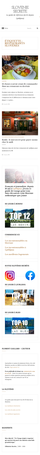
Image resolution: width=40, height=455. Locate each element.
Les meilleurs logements (17, 254)
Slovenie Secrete (20, 9)
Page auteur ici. (15, 367)
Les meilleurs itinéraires (13, 406)
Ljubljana (17, 189)
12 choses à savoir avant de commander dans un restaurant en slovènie (20, 85)
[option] (20, 67)
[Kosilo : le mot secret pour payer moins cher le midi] (20, 123)
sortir (4, 81)
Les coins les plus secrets (12, 410)
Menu (6, 28)
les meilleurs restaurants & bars (13, 137)
